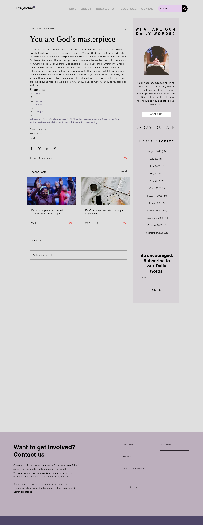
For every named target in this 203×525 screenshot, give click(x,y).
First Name (128, 444)
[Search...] (185, 8)
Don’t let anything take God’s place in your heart (105, 212)
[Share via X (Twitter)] (39, 148)
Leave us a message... (134, 468)
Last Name (165, 444)
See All (123, 171)
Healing (33, 138)
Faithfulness (36, 133)
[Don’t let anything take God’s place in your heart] (105, 191)
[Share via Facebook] (31, 148)
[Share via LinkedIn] (46, 148)
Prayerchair (25, 8)
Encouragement (38, 129)
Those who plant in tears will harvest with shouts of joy (47, 212)
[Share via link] (54, 148)
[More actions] (125, 29)
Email (145, 277)
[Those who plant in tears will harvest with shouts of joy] (51, 191)
